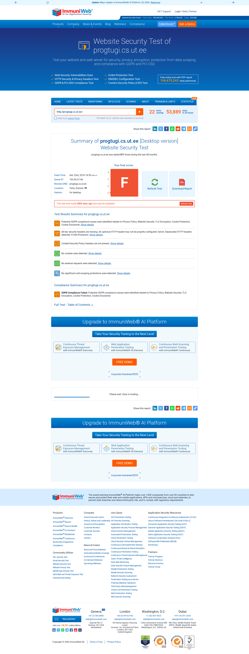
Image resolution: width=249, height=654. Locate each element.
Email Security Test (61, 560)
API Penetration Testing (121, 517)
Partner (193, 11)
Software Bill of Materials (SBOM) (162, 541)
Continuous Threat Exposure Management (129, 555)
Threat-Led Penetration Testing (124, 590)
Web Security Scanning (120, 597)
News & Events (92, 545)
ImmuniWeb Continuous (64, 538)
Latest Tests (74, 101)
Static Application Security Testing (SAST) (165, 534)
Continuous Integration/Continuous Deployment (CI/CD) (172, 517)
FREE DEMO (124, 362)
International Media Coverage (96, 553)
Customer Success (92, 531)
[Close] (201, 2)
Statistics (188, 100)
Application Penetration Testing (124, 524)
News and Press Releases (95, 549)
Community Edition (63, 552)
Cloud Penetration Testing (122, 538)
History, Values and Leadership (97, 520)
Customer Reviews (92, 527)
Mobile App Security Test (63, 571)
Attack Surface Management (123, 531)
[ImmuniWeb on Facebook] (71, 629)
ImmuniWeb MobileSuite (64, 534)
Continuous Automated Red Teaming (126, 545)
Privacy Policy (114, 642)
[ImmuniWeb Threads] (80, 629)
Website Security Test (62, 564)
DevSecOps (153, 545)
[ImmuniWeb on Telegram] (67, 629)
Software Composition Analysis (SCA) (164, 538)
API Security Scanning (120, 520)
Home (57, 101)
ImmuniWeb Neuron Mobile (65, 526)
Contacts (88, 534)
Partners (152, 552)
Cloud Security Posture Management (126, 541)
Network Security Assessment (123, 576)
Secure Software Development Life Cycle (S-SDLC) (169, 520)
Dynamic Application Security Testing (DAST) (167, 527)
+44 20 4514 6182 (125, 616)
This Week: (169, 18)
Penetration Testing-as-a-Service (124, 579)
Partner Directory (155, 560)
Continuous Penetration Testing (124, 552)
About (145, 101)
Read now (155, 2)
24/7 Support (164, 11)
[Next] (233, 3)
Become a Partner (155, 563)
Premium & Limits (165, 101)
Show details (87, 224)
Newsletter (69, 618)
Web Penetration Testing (121, 593)
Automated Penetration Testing (124, 534)
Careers (87, 538)
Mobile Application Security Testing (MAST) (166, 531)
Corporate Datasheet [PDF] (124, 374)
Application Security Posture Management (129, 527)
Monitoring (95, 101)
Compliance (58, 545)
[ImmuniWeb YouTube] (75, 629)
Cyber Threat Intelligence (121, 559)
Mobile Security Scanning (121, 572)
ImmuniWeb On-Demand (64, 530)
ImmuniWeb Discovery (63, 518)
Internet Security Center (131, 18)
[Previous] (16, 3)
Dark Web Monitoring (120, 562)
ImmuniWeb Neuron (62, 522)
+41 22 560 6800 (96, 616)
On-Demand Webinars (93, 560)
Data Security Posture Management (126, 565)
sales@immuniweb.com (96, 619)
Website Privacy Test (61, 567)
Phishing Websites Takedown (123, 583)
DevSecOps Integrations (63, 542)
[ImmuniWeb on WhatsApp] (62, 629)
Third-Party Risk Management (123, 586)
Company (89, 512)
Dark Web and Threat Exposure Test (68, 574)
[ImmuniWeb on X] (58, 629)
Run (139, 111)
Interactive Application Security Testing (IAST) (167, 524)
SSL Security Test (60, 557)
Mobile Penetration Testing (122, 569)
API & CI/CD (114, 101)
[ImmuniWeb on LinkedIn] (54, 629)
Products (58, 512)
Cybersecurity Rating (62, 578)
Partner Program (155, 556)
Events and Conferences (94, 556)
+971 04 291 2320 (182, 616)
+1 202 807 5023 (153, 616)
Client (184, 11)
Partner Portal (154, 567)
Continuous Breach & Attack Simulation (128, 548)
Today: (186, 18)
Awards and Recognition (94, 524)
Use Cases (116, 512)
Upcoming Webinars (92, 563)
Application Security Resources (164, 512)
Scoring (131, 101)
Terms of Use (96, 642)
